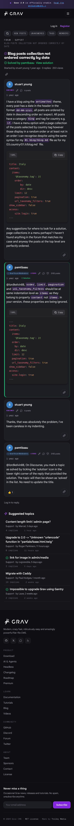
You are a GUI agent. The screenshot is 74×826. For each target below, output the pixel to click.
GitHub (7, 727)
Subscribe (61, 804)
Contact (7, 768)
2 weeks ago (32, 582)
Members (63, 33)
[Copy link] (6, 74)
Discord (7, 732)
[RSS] (28, 640)
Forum (7, 40)
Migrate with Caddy (18, 573)
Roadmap (8, 677)
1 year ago (12, 95)
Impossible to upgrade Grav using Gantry (37, 589)
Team (6, 757)
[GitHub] (6, 640)
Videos (7, 713)
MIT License (31, 819)
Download (8, 656)
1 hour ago (30, 530)
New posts (20, 33)
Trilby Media (59, 819)
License (7, 774)
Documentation (11, 697)
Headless (8, 666)
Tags (51, 33)
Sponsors (8, 763)
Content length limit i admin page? (28, 522)
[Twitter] (13, 640)
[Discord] (20, 640)
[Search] (7, 33)
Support (19, 40)
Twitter (7, 743)
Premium (8, 683)
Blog (5, 708)
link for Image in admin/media (29, 557)
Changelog (9, 672)
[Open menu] (68, 14)
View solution (44, 63)
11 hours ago (31, 550)
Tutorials (8, 702)
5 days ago (30, 566)
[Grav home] (13, 13)
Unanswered (37, 33)
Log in (54, 26)
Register (65, 26)
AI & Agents (10, 661)
